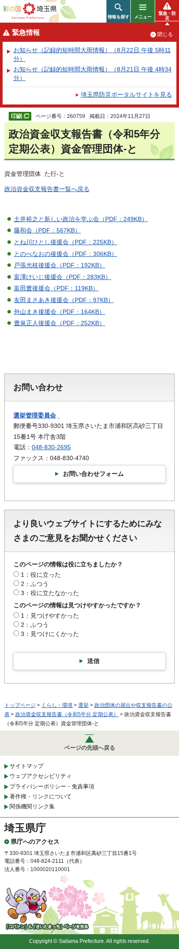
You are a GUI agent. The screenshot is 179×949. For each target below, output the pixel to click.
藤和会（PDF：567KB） (47, 230)
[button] (118, 11)
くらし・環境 (57, 705)
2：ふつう (35, 583)
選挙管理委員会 (34, 415)
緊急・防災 (167, 15)
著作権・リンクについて (41, 796)
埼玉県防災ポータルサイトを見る (126, 94)
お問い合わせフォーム (93, 473)
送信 (93, 660)
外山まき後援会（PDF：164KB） (59, 311)
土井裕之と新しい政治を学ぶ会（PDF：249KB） (81, 218)
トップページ (20, 705)
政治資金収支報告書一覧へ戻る (47, 188)
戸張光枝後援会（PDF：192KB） (59, 265)
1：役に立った (41, 574)
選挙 (83, 705)
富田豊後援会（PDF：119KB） (56, 288)
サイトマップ (26, 766)
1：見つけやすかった (50, 615)
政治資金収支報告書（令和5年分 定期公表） (67, 714)
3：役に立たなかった (50, 592)
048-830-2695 (51, 447)
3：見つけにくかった (50, 633)
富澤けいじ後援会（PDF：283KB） (62, 276)
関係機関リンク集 (32, 806)
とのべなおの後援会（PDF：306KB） (65, 253)
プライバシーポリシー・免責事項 (52, 786)
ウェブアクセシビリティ (41, 776)
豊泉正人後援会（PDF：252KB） (59, 323)
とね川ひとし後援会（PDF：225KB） (65, 242)
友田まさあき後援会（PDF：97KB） (64, 299)
